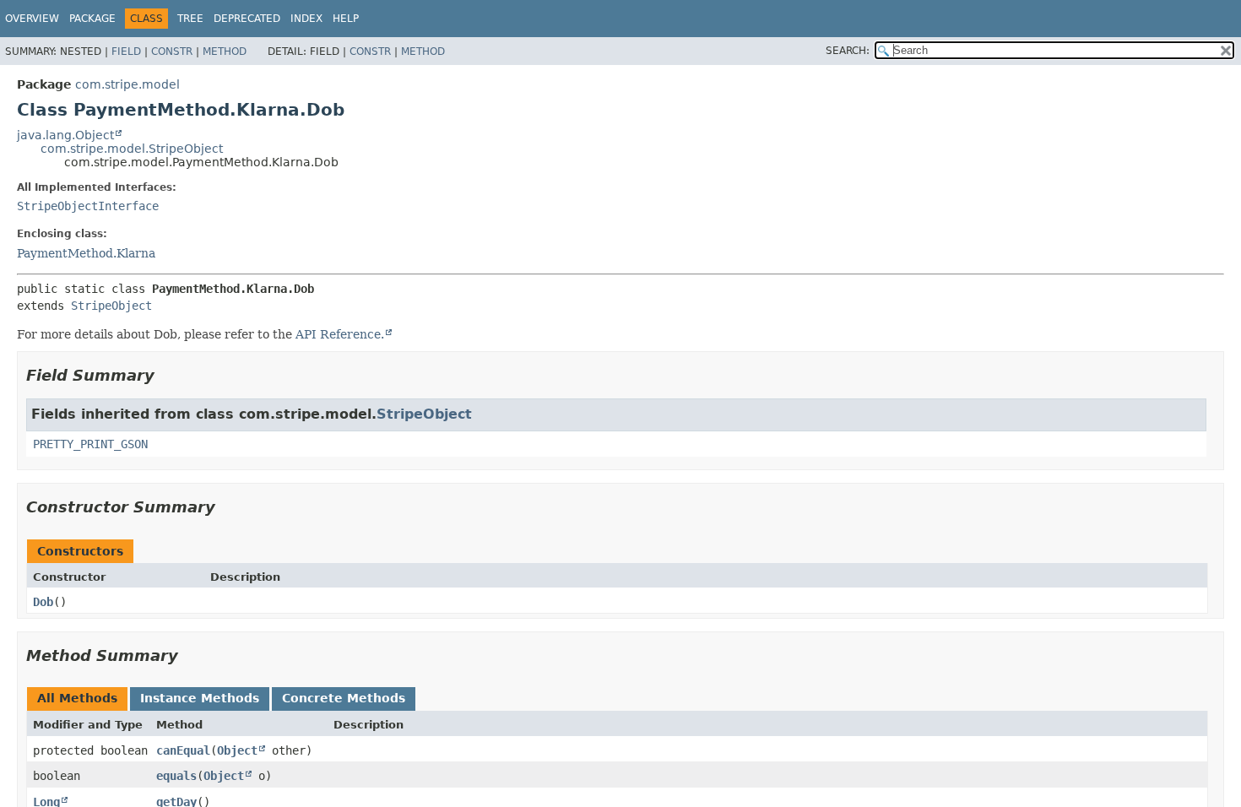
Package (92, 18)
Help (346, 18)
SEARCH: (848, 51)
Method (225, 51)
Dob (43, 602)
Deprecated (247, 18)
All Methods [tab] (77, 698)
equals (176, 776)
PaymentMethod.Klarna (86, 253)
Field (126, 51)
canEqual (183, 750)
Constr (171, 51)
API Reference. (339, 334)
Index (306, 18)
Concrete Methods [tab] (343, 698)
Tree (190, 18)
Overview (32, 18)
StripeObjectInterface (88, 206)
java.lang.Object (65, 135)
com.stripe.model (127, 84)
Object (237, 750)
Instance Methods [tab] (199, 698)
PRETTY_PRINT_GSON (90, 444)
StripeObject (111, 305)
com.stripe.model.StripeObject (132, 148)
